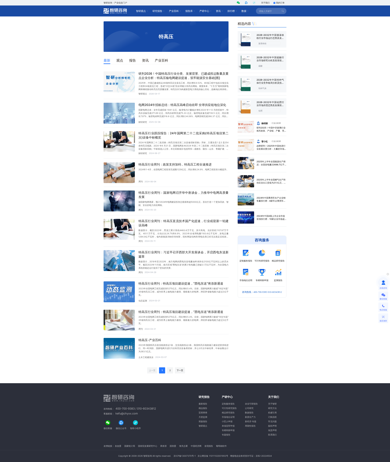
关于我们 (265, 2)
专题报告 (226, 434)
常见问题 (272, 421)
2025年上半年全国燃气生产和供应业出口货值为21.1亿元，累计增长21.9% (271, 182)
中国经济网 (196, 446)
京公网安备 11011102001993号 (213, 456)
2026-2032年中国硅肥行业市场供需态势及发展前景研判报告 (270, 105)
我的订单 (280, 2)
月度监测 (203, 417)
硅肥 (260, 110)
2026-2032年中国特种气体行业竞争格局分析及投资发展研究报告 (270, 82)
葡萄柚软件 (221, 446)
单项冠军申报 (228, 426)
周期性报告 (250, 426)
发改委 (118, 446)
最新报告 (203, 403)
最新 (107, 60)
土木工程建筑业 (145, 357)
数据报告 (249, 412)
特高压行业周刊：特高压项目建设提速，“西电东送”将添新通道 (180, 283)
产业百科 (174, 10)
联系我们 (272, 434)
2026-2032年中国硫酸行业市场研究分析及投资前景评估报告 (270, 60)
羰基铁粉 (262, 43)
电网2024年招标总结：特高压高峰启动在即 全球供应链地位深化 (182, 105)
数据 (243, 10)
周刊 (140, 181)
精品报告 (203, 408)
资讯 (218, 10)
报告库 (189, 10)
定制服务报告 (228, 403)
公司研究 (249, 408)
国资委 (173, 446)
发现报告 (208, 446)
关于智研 (272, 403)
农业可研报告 (251, 403)
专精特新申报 (228, 430)
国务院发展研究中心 (147, 446)
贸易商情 (203, 412)
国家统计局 (129, 446)
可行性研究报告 (229, 408)
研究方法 (272, 408)
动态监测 (142, 300)
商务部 (163, 446)
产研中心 (204, 10)
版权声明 (272, 426)
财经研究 (142, 122)
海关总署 (183, 446)
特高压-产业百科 (149, 340)
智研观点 (141, 10)
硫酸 (260, 66)
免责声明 (272, 430)
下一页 (180, 370)
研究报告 (157, 10)
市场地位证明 (228, 417)
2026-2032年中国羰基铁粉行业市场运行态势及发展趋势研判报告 (270, 38)
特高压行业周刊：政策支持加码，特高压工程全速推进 (175, 164)
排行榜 (231, 10)
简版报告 (203, 421)
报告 (132, 60)
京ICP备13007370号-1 (185, 456)
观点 (119, 60)
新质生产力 (250, 417)
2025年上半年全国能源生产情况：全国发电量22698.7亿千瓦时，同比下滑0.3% (271, 164)
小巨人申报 (227, 421)
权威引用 (272, 412)
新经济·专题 (250, 421)
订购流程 (272, 417)
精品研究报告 (228, 412)
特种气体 (262, 88)
